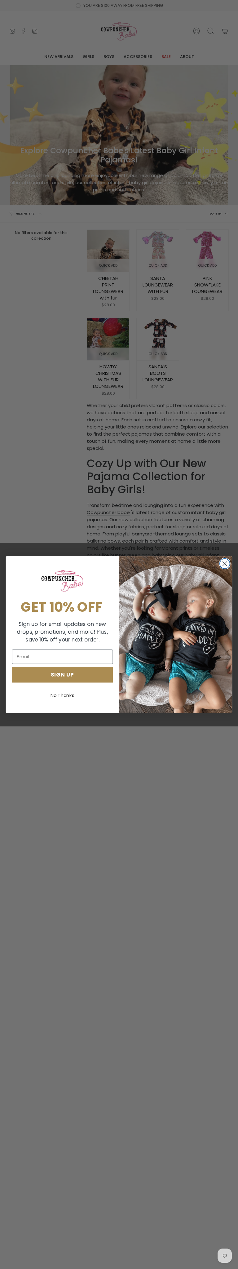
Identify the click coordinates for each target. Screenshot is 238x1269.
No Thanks (62, 695)
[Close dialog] (225, 563)
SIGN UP (62, 674)
